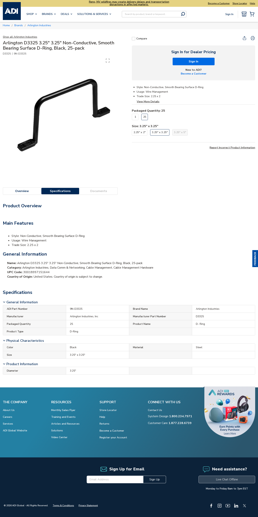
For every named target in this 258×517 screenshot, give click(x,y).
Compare (141, 38)
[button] (255, 258)
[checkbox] (133, 38)
